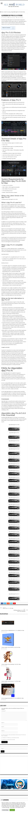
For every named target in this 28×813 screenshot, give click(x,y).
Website (2, 730)
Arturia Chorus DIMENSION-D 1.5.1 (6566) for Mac (12, 630)
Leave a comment (20, 17)
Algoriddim (13, 158)
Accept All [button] (12, 810)
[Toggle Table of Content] (12, 28)
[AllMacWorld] (14, 4)
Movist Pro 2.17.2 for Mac (8, 608)
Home (2, 11)
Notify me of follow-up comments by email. (11, 737)
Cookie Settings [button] (5, 810)
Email (2, 726)
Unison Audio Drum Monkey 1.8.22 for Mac (11, 664)
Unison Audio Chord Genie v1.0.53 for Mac (10, 647)
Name (2, 722)
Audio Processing (7, 11)
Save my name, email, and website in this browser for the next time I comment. (13, 735)
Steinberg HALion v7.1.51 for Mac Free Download (19, 610)
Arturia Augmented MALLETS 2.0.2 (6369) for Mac (12, 698)
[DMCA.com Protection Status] (5, 800)
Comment (3, 710)
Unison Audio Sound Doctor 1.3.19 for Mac (10, 681)
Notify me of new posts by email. (9, 739)
